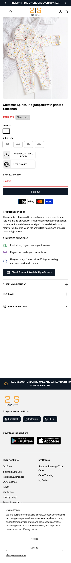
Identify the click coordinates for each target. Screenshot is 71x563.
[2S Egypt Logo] (12, 401)
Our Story (7, 466)
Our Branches (10, 482)
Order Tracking (45, 475)
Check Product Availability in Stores (32, 272)
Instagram (33, 419)
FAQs (6, 487)
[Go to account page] (60, 12)
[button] (65, 12)
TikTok (51, 419)
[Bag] (65, 12)
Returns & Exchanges (13, 477)
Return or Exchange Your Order (50, 468)
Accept (34, 539)
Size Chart (20, 164)
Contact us (8, 492)
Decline (34, 548)
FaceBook (13, 419)
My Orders (43, 480)
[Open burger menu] (5, 11)
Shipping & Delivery (12, 472)
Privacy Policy (30, 529)
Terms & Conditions (12, 502)
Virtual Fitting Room (23, 155)
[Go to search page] (11, 12)
